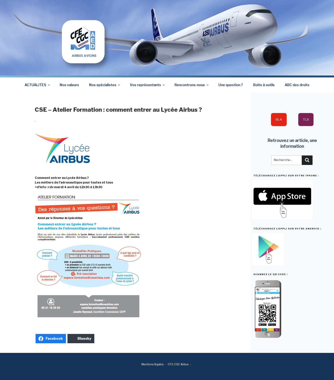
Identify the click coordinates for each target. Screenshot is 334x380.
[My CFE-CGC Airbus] (83, 31)
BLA (279, 119)
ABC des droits (297, 85)
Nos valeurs (69, 85)
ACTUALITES (35, 85)
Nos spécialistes (102, 85)
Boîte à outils (264, 85)
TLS (306, 119)
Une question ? (230, 85)
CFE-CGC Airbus (178, 364)
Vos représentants (145, 85)
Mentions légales (152, 364)
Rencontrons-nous (190, 85)
